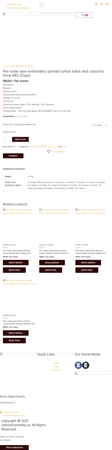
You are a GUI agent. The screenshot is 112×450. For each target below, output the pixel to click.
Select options (16, 262)
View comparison (14, 447)
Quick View (14, 270)
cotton (64, 146)
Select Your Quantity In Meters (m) (19, 124)
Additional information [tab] (14, 169)
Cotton (6, 66)
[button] (41, 5)
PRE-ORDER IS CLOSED (21, 66)
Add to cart (20, 139)
